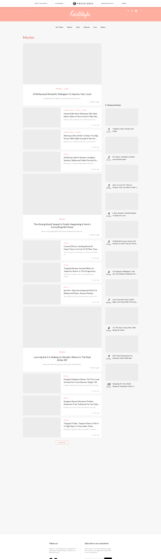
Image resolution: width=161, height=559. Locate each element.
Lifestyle (86, 27)
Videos (103, 27)
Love (95, 27)
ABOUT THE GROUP (41, 3)
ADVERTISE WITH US (107, 3)
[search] (128, 11)
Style (78, 27)
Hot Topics (59, 27)
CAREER (123, 3)
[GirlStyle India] (81, 15)
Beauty (69, 27)
